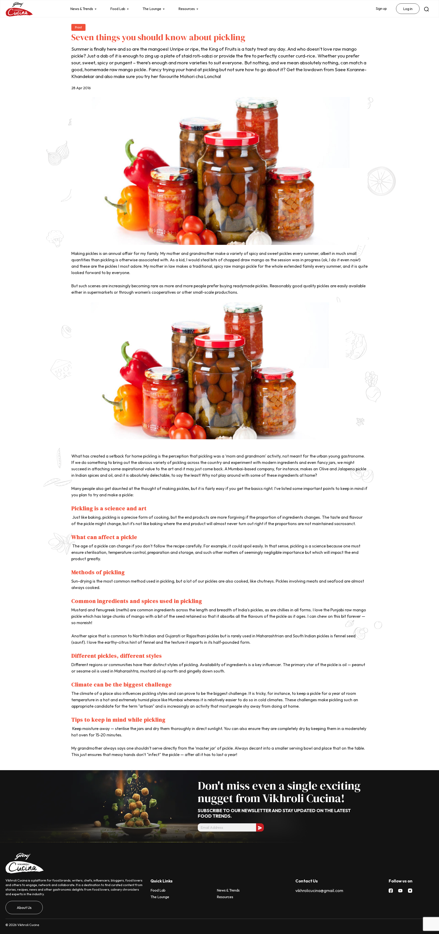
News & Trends (81, 8)
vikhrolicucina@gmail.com (319, 890)
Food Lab (117, 8)
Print (78, 27)
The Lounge (151, 8)
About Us (24, 907)
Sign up (381, 8)
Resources (186, 8)
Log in (407, 8)
